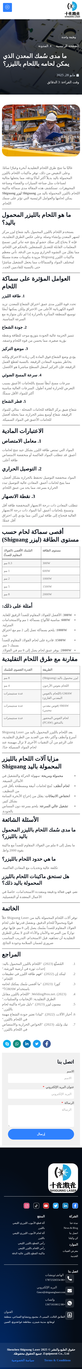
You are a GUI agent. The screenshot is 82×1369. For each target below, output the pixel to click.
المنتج (41, 1216)
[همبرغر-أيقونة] (7, 7)
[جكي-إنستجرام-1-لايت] (26, 1206)
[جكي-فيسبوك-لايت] (75, 1206)
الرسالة (69, 1102)
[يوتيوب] (46, 1206)
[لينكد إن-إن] (65, 1206)
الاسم (70, 1071)
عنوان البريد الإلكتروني (59, 1087)
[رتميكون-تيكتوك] (36, 1206)
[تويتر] (56, 1206)
